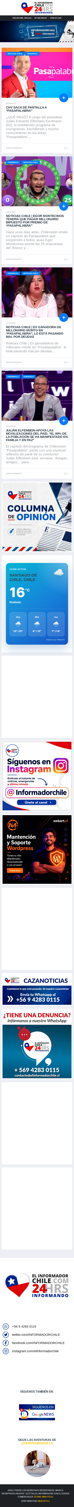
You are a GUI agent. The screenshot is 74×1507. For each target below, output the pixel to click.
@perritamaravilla (37, 1443)
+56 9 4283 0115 (24, 1326)
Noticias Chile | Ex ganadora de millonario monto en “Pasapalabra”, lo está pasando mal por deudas (34, 332)
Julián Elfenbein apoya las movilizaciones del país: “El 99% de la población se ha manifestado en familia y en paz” (37, 435)
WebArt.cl (44, 1501)
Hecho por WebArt (55, 639)
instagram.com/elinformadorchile (35, 1351)
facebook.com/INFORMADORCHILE (38, 1343)
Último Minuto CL (44, 1497)
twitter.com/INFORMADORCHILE (36, 1334)
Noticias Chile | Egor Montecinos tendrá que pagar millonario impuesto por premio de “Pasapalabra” (35, 220)
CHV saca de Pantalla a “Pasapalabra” (26, 109)
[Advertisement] (37, 696)
